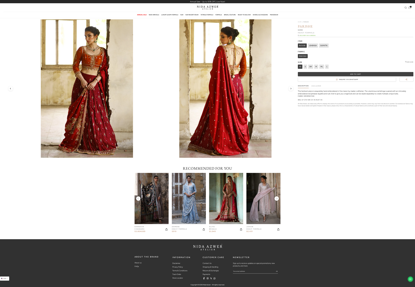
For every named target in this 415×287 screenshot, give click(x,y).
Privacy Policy (177, 267)
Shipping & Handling (210, 267)
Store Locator (177, 278)
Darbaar (139, 227)
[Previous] (10, 88)
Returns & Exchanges (211, 271)
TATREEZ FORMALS (207, 15)
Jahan (249, 227)
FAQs (137, 266)
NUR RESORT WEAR (191, 15)
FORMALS (218, 15)
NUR (181, 15)
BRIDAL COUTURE (230, 15)
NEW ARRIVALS (154, 15)
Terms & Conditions (179, 271)
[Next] (291, 88)
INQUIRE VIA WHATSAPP (348, 79)
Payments (206, 274)
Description (303, 86)
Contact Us (207, 263)
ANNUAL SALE (142, 15)
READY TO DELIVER (244, 15)
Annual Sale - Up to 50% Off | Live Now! (207, 1)
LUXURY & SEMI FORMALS (169, 15)
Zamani (176, 227)
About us (138, 263)
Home (300, 21)
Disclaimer (316, 86)
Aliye (212, 227)
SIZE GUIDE (410, 62)
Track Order (176, 274)
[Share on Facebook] (408, 82)
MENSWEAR (274, 15)
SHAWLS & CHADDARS (260, 15)
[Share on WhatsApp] (412, 82)
